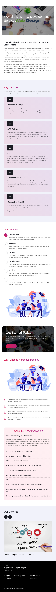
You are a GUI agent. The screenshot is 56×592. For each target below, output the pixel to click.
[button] (6, 517)
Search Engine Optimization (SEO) (19, 555)
